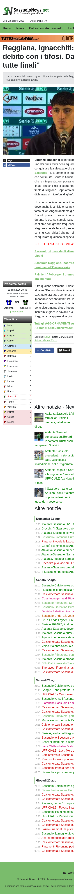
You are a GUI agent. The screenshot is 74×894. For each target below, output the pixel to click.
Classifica (10, 319)
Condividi (46, 350)
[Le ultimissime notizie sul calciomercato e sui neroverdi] (26, 11)
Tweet (66, 350)
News (47, 336)
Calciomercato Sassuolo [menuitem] (46, 28)
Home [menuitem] (7, 28)
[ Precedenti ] (17, 311)
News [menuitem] (20, 28)
